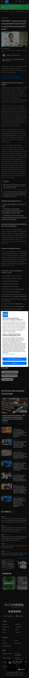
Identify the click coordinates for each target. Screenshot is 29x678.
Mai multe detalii (11, 331)
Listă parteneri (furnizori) (8, 354)
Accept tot (14, 363)
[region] (14, 339)
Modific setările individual (14, 359)
